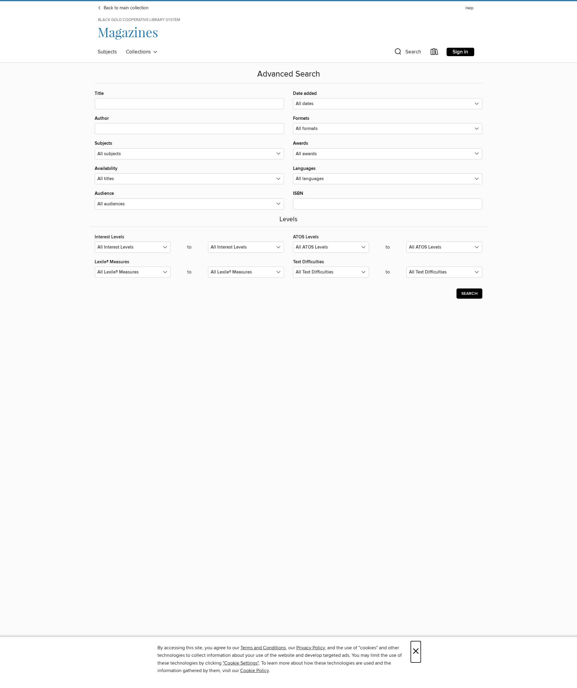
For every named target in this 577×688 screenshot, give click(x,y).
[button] (407, 53)
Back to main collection (125, 8)
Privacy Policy (310, 648)
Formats (301, 118)
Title (99, 93)
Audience (104, 193)
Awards (300, 143)
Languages (304, 168)
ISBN (298, 193)
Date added (305, 93)
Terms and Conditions (263, 648)
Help (469, 8)
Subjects (107, 52)
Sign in (460, 52)
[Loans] (435, 53)
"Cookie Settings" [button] (241, 663)
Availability (106, 168)
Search (469, 293)
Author (102, 118)
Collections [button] (139, 52)
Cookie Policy (254, 671)
